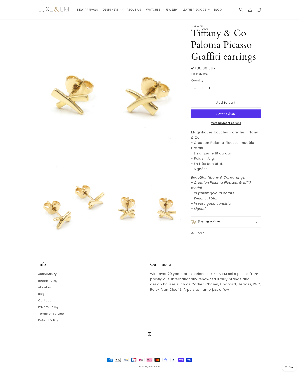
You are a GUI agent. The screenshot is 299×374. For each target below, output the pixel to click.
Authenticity (47, 274)
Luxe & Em (154, 366)
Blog (41, 294)
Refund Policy (48, 320)
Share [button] (200, 233)
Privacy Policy (48, 307)
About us (45, 287)
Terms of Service (51, 314)
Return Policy (48, 281)
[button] (112, 9)
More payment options (226, 123)
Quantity (197, 80)
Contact (44, 300)
